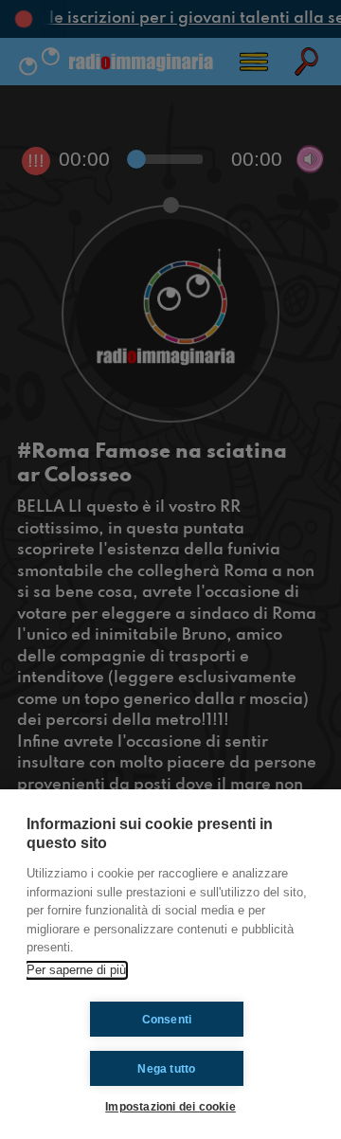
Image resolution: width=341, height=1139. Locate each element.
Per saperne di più (76, 970)
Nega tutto (166, 1069)
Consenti (167, 1019)
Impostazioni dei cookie (170, 1106)
